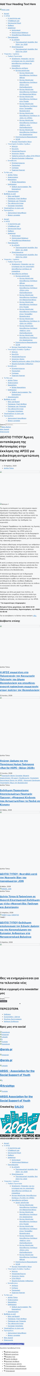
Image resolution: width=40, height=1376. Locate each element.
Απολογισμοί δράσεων (20, 32)
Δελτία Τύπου (13, 175)
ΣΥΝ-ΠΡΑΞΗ (16, 1278)
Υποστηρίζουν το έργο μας (14, 208)
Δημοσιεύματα (13, 191)
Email (2, 999)
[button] (12, 1344)
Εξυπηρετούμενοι (18, 163)
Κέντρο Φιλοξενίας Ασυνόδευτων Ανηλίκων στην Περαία (28, 99)
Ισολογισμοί (16, 30)
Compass (15, 168)
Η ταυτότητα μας (14, 18)
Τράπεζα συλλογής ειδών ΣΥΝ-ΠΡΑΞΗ (26, 156)
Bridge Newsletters (19, 182)
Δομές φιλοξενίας (22, 1202)
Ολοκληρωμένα (17, 47)
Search (2, 425)
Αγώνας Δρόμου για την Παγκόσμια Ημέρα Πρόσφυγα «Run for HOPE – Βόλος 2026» (17, 764)
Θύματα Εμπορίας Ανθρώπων (22, 158)
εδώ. (35, 616)
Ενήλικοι (15, 1288)
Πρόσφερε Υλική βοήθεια (17, 198)
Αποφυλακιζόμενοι (19, 151)
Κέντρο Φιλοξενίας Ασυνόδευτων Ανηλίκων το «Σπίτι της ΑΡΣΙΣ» (29, 115)
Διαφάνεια (11, 28)
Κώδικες (11, 25)
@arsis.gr (6, 1049)
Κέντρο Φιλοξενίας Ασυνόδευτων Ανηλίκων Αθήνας (28, 75)
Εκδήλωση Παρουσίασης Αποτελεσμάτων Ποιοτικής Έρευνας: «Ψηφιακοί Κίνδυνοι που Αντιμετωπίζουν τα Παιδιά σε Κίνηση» (20, 797)
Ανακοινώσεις (13, 177)
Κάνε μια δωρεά (14, 196)
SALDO (19, 1106)
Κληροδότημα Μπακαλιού (21, 35)
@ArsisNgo (7, 1085)
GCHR (18, 139)
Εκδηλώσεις (12, 184)
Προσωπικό (16, 165)
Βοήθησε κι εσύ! (10, 194)
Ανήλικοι (15, 1285)
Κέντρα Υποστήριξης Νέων (22, 142)
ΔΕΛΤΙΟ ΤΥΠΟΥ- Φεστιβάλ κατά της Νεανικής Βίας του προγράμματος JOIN (18, 877)
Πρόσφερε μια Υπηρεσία (17, 201)
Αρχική (6, 14)
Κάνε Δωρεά (8, 1338)
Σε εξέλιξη (16, 40)
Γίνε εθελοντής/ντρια (15, 203)
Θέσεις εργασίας (14, 215)
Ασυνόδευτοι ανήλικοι (20, 68)
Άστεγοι (15, 146)
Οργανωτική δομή (14, 23)
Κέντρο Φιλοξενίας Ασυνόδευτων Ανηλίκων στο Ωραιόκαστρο (28, 132)
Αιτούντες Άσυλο (18, 153)
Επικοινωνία (8, 1340)
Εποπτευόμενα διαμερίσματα (26, 137)
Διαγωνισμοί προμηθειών (17, 213)
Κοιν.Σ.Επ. (15, 149)
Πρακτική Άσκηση (18, 170)
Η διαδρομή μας (14, 21)
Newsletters (12, 180)
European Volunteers (15, 206)
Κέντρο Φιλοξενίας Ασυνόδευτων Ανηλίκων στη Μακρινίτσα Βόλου (28, 91)
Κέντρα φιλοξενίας (23, 70)
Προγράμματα (13, 37)
